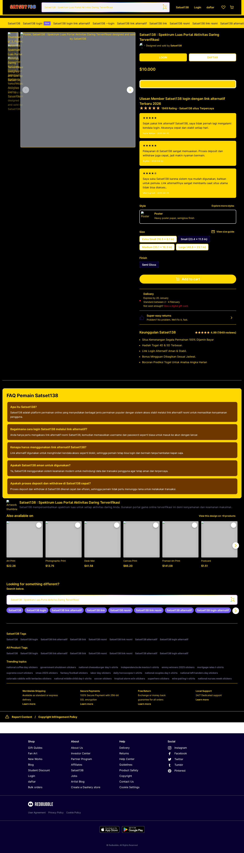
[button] (13, 37)
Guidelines (125, 764)
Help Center (126, 759)
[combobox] (105, 7)
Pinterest (180, 770)
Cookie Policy (73, 812)
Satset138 (14, 23)
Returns (124, 753)
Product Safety (128, 770)
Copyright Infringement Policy (57, 717)
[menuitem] (14, 23)
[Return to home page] (23, 7)
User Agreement (37, 812)
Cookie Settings (129, 787)
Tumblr (178, 764)
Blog (31, 764)
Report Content (22, 717)
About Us (77, 747)
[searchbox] (122, 599)
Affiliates (76, 764)
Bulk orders (35, 787)
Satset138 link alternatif (132, 23)
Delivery (124, 747)
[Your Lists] (223, 7)
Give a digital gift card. (176, 305)
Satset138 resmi (180, 23)
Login (31, 776)
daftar (32, 781)
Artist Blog (77, 781)
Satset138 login (36, 23)
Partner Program (81, 759)
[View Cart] (232, 7)
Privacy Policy (56, 812)
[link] (14, 610)
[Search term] (164, 7)
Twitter (178, 759)
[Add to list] (38, 525)
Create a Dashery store (85, 787)
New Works (35, 759)
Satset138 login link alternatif (71, 23)
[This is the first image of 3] (25, 90)
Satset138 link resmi (205, 23)
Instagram (180, 747)
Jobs (74, 776)
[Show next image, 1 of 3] (130, 90)
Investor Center (80, 753)
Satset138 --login (103, 23)
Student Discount (39, 770)
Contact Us (126, 781)
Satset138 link (158, 23)
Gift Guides (35, 747)
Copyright (125, 776)
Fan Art (32, 753)
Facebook (180, 753)
